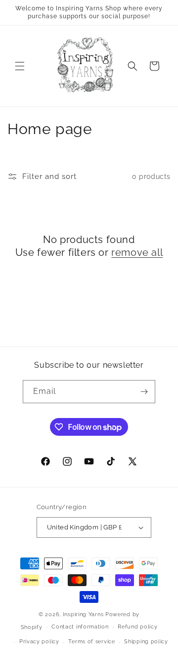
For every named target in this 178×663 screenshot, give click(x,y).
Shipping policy (146, 641)
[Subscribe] (144, 391)
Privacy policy (39, 641)
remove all (137, 252)
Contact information (79, 627)
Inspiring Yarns (83, 614)
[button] (20, 66)
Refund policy (137, 627)
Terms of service (91, 641)
